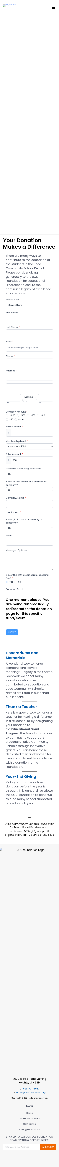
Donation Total (14, 589)
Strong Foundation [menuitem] (29, 1129)
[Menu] (53, 8)
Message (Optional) (17, 550)
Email (9, 341)
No (19, 582)
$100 (42, 415)
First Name (13, 312)
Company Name (16, 497)
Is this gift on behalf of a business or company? (26, 483)
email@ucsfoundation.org (31, 1092)
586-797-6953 (31, 1088)
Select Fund (12, 299)
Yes (11, 582)
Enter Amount (14, 426)
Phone (10, 356)
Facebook (26, 1157)
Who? (9, 535)
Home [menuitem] (29, 1113)
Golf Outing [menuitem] (29, 1123)
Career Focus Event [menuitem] (29, 1118)
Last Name (13, 327)
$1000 (12, 415)
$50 (11, 419)
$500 (22, 415)
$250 (32, 415)
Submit (12, 632)
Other (21, 419)
